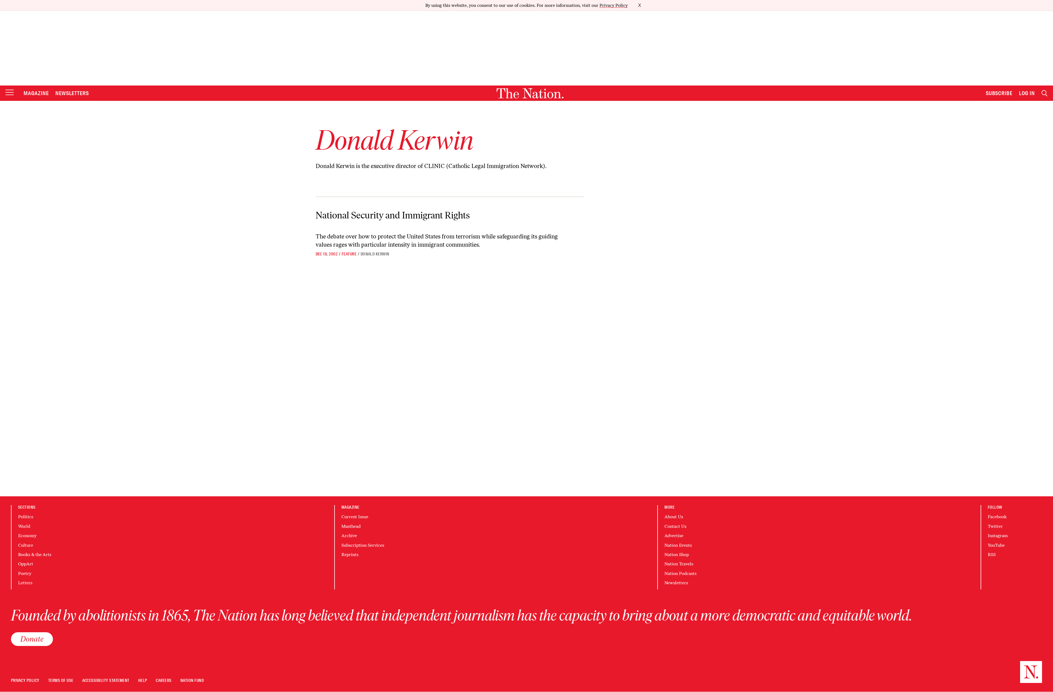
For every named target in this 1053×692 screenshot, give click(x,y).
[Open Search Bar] (1044, 93)
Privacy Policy (613, 5)
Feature (349, 254)
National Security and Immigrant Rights (393, 215)
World (24, 526)
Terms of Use (60, 680)
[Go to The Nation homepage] (530, 93)
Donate (32, 638)
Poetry (24, 573)
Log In (1027, 93)
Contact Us (675, 526)
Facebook (997, 516)
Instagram (998, 535)
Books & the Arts (34, 554)
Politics (25, 516)
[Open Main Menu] (9, 93)
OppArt (25, 563)
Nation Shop (676, 554)
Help (142, 680)
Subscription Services (362, 545)
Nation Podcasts (680, 573)
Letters (25, 582)
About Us (673, 516)
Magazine (36, 93)
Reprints (349, 554)
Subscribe (999, 93)
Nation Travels (678, 563)
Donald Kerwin (375, 254)
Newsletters (72, 93)
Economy (27, 535)
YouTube (996, 545)
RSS (992, 554)
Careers (163, 680)
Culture (25, 545)
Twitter (995, 526)
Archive (349, 535)
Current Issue (354, 516)
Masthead (351, 526)
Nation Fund (192, 680)
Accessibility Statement (105, 680)
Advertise (673, 535)
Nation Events (678, 545)
